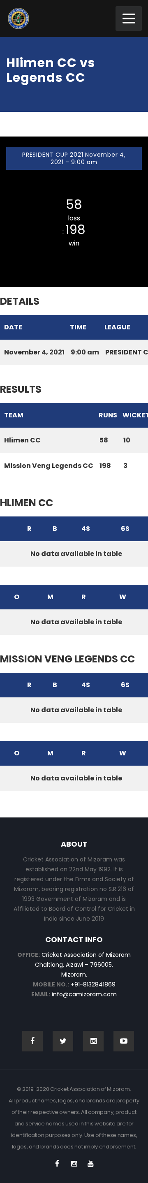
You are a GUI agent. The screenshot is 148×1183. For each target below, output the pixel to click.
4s (85, 528)
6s (125, 528)
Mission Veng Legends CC (74, 256)
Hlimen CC (74, 188)
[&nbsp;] (7, 528)
